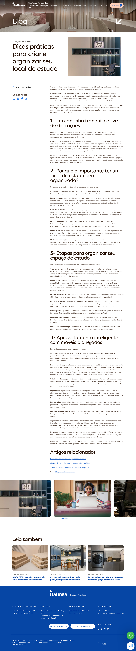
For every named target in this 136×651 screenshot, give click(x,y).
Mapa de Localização (49, 618)
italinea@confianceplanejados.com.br (112, 613)
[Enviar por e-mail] (25, 98)
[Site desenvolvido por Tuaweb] (102, 643)
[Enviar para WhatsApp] (14, 98)
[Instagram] (101, 629)
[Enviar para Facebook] (22, 98)
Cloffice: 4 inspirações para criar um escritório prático (70, 463)
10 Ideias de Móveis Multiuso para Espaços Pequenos (69, 467)
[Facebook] (98, 629)
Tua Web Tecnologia (40, 640)
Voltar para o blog (23, 87)
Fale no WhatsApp (57, 626)
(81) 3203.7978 (103, 611)
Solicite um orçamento (81, 626)
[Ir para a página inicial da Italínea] (18, 5)
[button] (63, 518)
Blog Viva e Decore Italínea (65, 472)
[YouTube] (105, 629)
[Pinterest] (108, 629)
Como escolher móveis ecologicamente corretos (68, 459)
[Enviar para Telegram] (18, 98)
